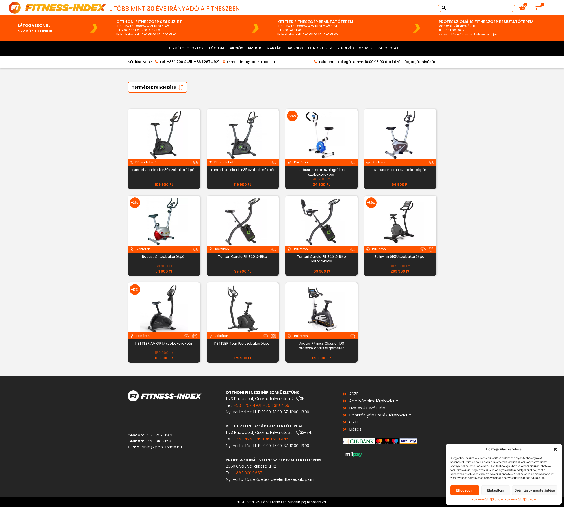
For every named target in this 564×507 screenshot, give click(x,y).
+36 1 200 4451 (179, 61)
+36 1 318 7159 (151, 30)
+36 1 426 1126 (292, 30)
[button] (555, 449)
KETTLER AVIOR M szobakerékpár (164, 343)
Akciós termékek (245, 48)
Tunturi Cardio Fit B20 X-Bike (242, 256)
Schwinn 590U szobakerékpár (400, 256)
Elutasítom (495, 490)
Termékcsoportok (186, 48)
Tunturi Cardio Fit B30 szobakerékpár (164, 169)
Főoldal (216, 48)
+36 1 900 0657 (454, 30)
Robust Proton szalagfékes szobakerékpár (321, 172)
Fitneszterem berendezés (331, 48)
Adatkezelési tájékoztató (487, 499)
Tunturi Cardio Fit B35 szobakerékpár (243, 169)
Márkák (274, 48)
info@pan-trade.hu (257, 61)
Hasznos (294, 48)
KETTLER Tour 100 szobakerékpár (242, 343)
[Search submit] (443, 7)
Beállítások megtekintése (535, 490)
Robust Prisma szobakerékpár (400, 169)
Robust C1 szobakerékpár (164, 256)
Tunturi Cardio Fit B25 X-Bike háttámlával (321, 259)
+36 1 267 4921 (131, 30)
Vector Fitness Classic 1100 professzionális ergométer (321, 345)
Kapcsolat (388, 48)
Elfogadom (464, 490)
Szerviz (366, 48)
